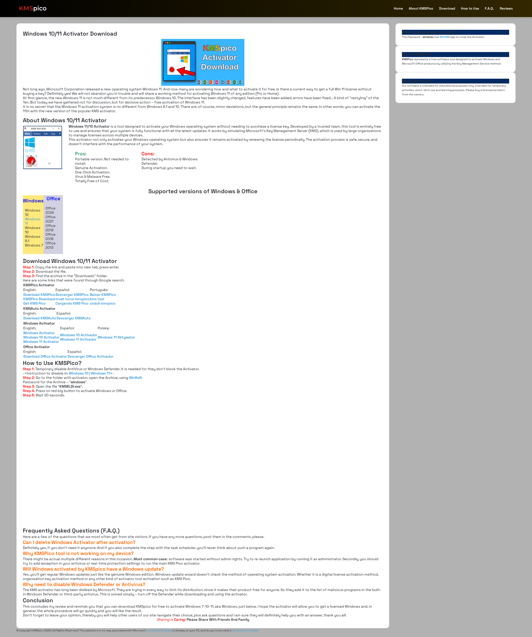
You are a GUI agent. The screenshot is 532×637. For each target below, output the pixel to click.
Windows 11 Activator (41, 341)
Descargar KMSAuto (74, 318)
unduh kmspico (102, 303)
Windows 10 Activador (78, 335)
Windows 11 (32, 221)
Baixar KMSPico (103, 294)
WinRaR (135, 377)
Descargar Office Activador (90, 356)
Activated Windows (159, 630)
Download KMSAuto (39, 318)
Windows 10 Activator (41, 337)
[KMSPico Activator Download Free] (32, 8)
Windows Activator (39, 333)
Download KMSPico (39, 294)
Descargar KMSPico (72, 294)
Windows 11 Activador (78, 339)
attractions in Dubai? (245, 630)
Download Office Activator (45, 356)
